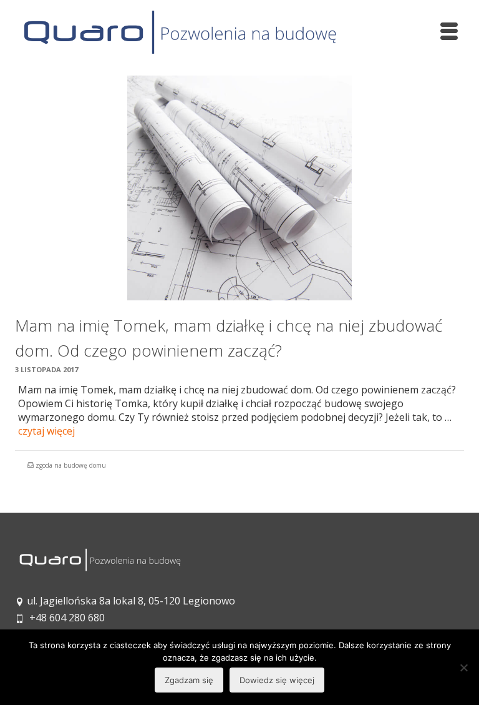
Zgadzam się (189, 680)
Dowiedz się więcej (277, 680)
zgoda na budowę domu (71, 465)
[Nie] (463, 667)
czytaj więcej (46, 431)
